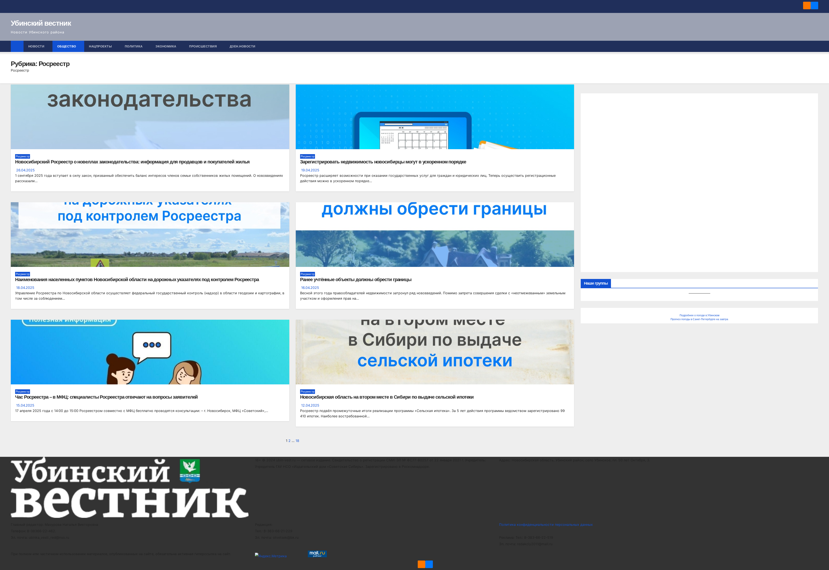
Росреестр (22, 156)
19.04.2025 (310, 170)
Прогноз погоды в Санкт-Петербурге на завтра (699, 319)
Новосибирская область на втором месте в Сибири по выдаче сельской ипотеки (387, 397)
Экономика (166, 46)
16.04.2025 (310, 287)
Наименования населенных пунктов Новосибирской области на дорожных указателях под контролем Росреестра (137, 279)
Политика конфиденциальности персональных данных (546, 524)
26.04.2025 (25, 170)
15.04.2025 (25, 405)
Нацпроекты (101, 46)
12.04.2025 (310, 405)
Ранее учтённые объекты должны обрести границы (356, 279)
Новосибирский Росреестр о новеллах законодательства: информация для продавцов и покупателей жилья (132, 161)
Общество (67, 46)
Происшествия (203, 46)
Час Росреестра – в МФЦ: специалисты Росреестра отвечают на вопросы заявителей (106, 397)
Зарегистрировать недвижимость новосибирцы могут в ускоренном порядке (383, 161)
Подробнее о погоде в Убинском (699, 315)
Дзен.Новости (242, 46)
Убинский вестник (41, 23)
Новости (36, 46)
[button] (815, 46)
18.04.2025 (25, 287)
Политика (134, 46)
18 (297, 440)
